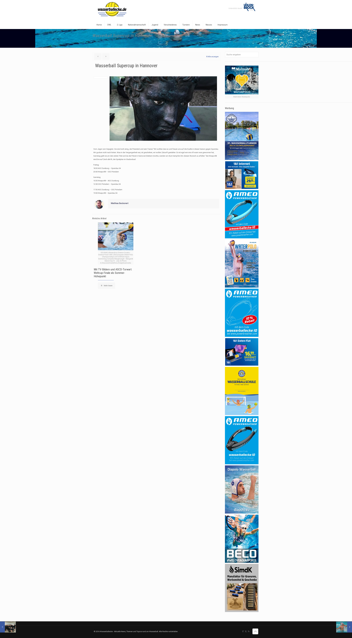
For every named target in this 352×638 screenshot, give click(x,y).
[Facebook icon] (243, 631)
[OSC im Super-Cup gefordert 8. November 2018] (344, 626)
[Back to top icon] (255, 631)
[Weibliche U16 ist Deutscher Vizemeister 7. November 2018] (8, 626)
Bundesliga (234, 38)
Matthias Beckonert (119, 203)
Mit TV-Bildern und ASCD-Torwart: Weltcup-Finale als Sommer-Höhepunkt (113, 273)
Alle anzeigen (213, 57)
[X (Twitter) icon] (246, 631)
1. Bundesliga (249, 38)
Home (229, 35)
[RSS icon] (249, 631)
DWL (238, 35)
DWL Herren (250, 35)
